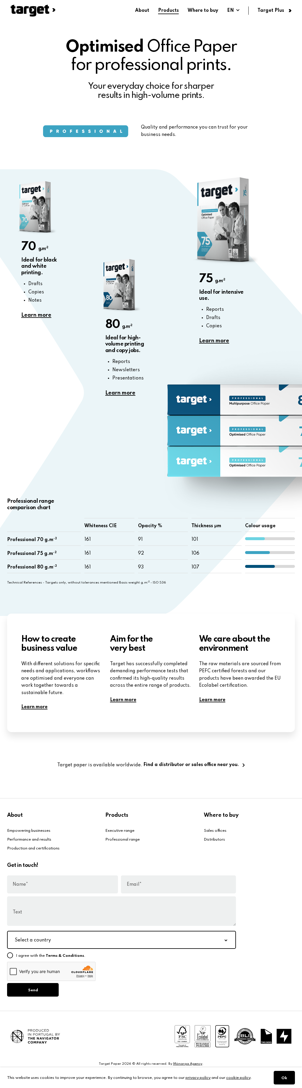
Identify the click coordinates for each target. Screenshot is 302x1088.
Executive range (119, 831)
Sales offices (215, 831)
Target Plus (270, 10)
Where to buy (203, 10)
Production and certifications (33, 848)
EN (230, 10)
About (142, 10)
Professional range (122, 840)
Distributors (214, 840)
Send (33, 990)
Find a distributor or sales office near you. (191, 764)
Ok (284, 1078)
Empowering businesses (28, 831)
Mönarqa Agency (187, 1064)
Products (168, 10)
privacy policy (198, 1078)
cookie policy (238, 1078)
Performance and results (29, 840)
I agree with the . (51, 956)
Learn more (36, 315)
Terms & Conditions (65, 956)
